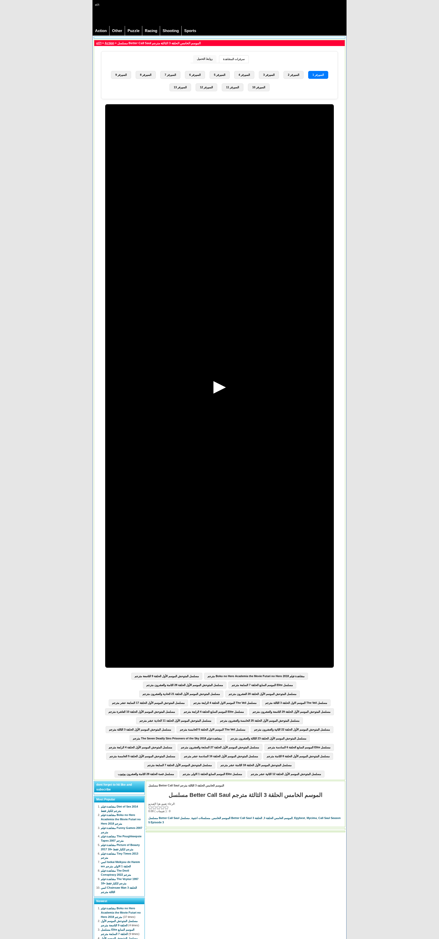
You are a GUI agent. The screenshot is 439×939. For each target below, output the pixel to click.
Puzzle (133, 31)
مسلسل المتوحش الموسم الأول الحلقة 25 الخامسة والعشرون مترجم (260, 720)
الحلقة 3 (257, 817)
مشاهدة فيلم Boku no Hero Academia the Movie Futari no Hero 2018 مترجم (256, 676)
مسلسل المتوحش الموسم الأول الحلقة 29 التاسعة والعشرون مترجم (292, 711)
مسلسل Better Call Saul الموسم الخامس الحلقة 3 (236, 817)
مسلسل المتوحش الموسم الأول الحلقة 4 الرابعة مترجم (140, 747)
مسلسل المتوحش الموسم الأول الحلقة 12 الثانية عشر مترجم (286, 774)
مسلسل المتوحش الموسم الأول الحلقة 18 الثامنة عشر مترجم (256, 765)
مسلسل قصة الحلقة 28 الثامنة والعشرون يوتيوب (146, 774)
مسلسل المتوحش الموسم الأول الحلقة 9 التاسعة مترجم (167, 676)
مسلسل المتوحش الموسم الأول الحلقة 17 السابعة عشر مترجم (148, 702)
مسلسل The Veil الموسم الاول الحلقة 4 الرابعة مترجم (225, 702)
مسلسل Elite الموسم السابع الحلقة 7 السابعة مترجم (262, 685)
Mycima (312, 817)
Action (101, 31)
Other (117, 31)
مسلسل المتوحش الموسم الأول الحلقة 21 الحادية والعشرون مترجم (181, 693)
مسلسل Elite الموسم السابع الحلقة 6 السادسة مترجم (299, 747)
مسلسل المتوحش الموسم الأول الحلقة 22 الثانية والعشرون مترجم (292, 729)
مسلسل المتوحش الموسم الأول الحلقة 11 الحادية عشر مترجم (175, 720)
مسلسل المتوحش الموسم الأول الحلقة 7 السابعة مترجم (179, 765)
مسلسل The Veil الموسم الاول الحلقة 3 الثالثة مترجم (296, 702)
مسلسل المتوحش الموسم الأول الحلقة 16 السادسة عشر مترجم (221, 756)
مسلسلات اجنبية (200, 817)
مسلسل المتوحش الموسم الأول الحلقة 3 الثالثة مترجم (140, 729)
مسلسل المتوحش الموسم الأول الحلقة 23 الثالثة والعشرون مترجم (268, 738)
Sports (190, 31)
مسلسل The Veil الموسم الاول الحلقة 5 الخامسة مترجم (212, 729)
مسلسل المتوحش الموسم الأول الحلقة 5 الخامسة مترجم (142, 756)
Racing (151, 31)
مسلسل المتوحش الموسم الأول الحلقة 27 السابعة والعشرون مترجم (220, 747)
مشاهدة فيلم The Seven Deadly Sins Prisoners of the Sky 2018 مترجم (177, 738)
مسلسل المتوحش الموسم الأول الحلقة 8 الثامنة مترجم (298, 756)
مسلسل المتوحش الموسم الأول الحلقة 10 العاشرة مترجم (141, 711)
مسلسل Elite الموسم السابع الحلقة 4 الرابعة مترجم (214, 711)
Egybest (299, 817)
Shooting (171, 31)
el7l (98, 43)
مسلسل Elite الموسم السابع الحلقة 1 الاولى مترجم (212, 774)
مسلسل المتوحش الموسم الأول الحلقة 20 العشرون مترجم (262, 693)
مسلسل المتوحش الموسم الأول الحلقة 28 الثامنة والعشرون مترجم (184, 685)
